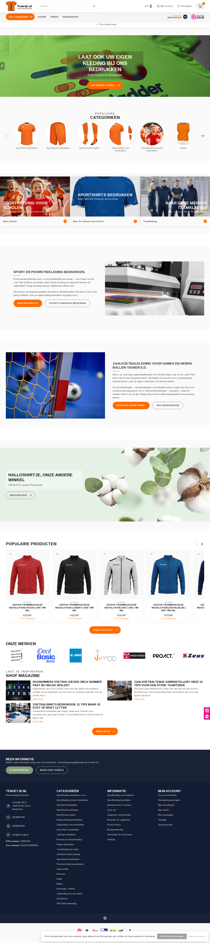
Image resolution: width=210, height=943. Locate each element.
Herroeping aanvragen (169, 800)
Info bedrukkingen (168, 405)
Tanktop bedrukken (66, 834)
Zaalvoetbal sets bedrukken (70, 824)
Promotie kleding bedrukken (70, 864)
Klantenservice (70, 16)
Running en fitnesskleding (69, 839)
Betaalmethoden (115, 829)
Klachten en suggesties (118, 819)
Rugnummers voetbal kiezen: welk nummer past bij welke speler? (67, 683)
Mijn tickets (163, 810)
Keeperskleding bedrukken (70, 819)
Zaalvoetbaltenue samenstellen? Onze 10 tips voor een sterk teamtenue (168, 683)
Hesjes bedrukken (65, 844)
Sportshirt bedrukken (67, 805)
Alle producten (165, 824)
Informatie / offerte (66, 888)
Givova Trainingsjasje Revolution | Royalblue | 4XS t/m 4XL (168, 607)
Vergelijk (162, 819)
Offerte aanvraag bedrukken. (67, 303)
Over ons (111, 810)
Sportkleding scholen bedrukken (72, 800)
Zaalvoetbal (62, 869)
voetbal (42, 16)
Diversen (61, 874)
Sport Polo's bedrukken (68, 829)
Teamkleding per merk (67, 849)
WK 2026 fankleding (67, 903)
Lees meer (38, 698)
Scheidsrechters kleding (68, 854)
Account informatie (167, 795)
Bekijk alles (103, 731)
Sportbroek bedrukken (67, 810)
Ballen (60, 883)
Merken (54, 16)
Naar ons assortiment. (131, 405)
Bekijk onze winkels (52, 770)
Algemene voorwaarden (119, 814)
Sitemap (111, 839)
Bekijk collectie (103, 629)
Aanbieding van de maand (69, 893)
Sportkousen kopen (66, 814)
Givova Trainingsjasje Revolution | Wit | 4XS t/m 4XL (121, 607)
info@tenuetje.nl (20, 834)
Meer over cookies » (196, 936)
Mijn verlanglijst (165, 814)
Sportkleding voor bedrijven (120, 795)
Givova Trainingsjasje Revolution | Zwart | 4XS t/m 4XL (74, 607)
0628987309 (18, 817)
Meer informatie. (28, 303)
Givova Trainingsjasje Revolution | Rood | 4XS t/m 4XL (27, 607)
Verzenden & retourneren (119, 834)
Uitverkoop (62, 898)
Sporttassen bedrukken (68, 859)
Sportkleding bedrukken (119, 800)
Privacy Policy (114, 824)
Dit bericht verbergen (171, 936)
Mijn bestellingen (166, 805)
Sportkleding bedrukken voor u (72, 795)
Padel (59, 878)
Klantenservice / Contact (119, 805)
